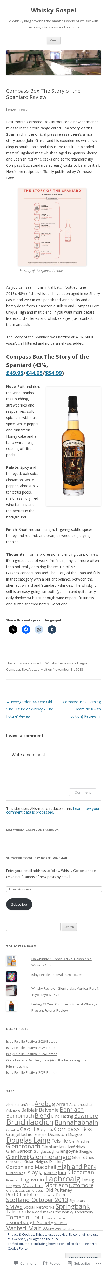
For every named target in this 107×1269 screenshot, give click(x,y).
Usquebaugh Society (29, 1222)
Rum (60, 1195)
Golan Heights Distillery (43, 1161)
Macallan (32, 1185)
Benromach (20, 1115)
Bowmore (86, 1115)
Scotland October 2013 (37, 1200)
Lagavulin (32, 1179)
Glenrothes (83, 1157)
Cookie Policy (18, 1248)
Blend (42, 1115)
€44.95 (34, 372)
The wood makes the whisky (48, 1211)
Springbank (73, 1206)
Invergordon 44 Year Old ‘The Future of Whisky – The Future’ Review (29, 709)
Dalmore (40, 1135)
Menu (54, 40)
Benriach (72, 1109)
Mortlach (56, 1185)
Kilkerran (12, 1180)
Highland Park (76, 1166)
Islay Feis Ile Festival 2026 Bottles (57, 974)
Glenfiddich (75, 1146)
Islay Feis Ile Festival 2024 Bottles (31, 1054)
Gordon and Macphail (31, 1167)
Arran (62, 1104)
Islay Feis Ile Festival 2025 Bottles (31, 1047)
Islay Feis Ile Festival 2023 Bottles (31, 1072)
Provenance (47, 1195)
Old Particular (35, 1190)
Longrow (13, 1185)
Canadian (12, 1130)
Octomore (81, 1185)
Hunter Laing (15, 1173)
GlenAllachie (79, 1141)
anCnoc (27, 1104)
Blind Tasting (62, 1116)
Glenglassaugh (44, 1151)
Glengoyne (67, 1151)
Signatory (77, 1200)
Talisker (14, 1211)
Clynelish (47, 1130)
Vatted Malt (38, 669)
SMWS (14, 1206)
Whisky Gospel (53, 10)
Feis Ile (59, 1140)
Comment (83, 792)
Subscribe (19, 904)
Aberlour (13, 1105)
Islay (32, 1172)
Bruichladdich (30, 1122)
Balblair (29, 1110)
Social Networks (39, 1207)
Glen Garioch (19, 1151)
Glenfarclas (53, 1147)
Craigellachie (19, 1134)
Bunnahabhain (76, 1122)
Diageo (75, 1134)
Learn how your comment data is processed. (52, 810)
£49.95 (14, 372)
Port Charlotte (22, 1194)
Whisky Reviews (58, 663)
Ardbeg (45, 1103)
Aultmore (13, 1110)
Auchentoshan (81, 1104)
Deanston (57, 1134)
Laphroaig (63, 1178)
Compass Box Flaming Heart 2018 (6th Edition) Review (82, 709)
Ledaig (88, 1180)
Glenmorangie (50, 1156)
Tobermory (83, 1211)
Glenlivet (17, 1157)
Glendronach (23, 1146)
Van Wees (60, 1223)
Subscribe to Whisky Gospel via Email (37, 858)
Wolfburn (69, 1229)
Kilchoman (80, 1172)
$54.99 (53, 372)
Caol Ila (30, 1129)
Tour (37, 1217)
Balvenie (49, 1109)
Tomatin (17, 1217)
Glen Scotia (14, 1161)
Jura (62, 1173)
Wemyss (52, 1229)
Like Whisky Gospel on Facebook (32, 829)
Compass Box (17, 669)
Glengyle (85, 1151)
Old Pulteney (59, 1190)
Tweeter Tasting (55, 1218)
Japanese (48, 1173)
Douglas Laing (28, 1140)
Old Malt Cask (15, 1190)
